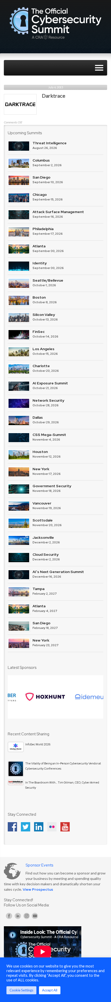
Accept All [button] (49, 990)
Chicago (40, 194)
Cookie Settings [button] (21, 990)
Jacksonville (43, 537)
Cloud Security (46, 554)
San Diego (41, 177)
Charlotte (41, 366)
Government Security (52, 486)
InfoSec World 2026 (37, 744)
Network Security (48, 400)
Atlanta (39, 246)
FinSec (39, 331)
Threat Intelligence (50, 143)
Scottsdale (43, 520)
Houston (40, 451)
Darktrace (53, 95)
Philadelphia (43, 228)
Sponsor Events (39, 865)
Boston (39, 297)
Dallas (38, 417)
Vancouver (42, 503)
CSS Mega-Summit (49, 434)
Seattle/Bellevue (48, 280)
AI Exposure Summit (50, 383)
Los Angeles (43, 349)
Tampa (38, 588)
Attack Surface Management (58, 211)
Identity (40, 263)
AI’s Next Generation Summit (58, 571)
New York (41, 469)
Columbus (41, 160)
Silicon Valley (44, 314)
